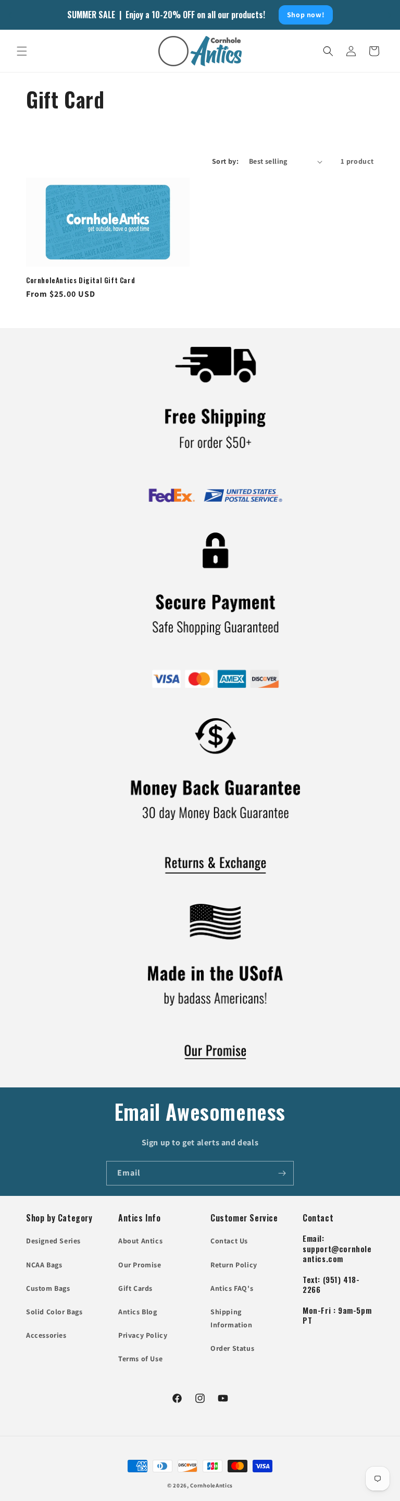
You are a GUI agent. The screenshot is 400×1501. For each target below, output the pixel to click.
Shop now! (305, 14)
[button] (21, 51)
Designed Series (53, 1240)
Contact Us (229, 1240)
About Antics (140, 1240)
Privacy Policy (142, 1335)
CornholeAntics (211, 1485)
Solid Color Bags (54, 1311)
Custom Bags (48, 1288)
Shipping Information (231, 1318)
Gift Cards (135, 1288)
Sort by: (225, 161)
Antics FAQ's (231, 1288)
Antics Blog (137, 1311)
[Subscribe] (281, 1173)
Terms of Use (140, 1358)
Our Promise (139, 1264)
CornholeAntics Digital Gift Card (80, 280)
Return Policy (233, 1264)
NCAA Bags (44, 1264)
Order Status (232, 1348)
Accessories (46, 1335)
